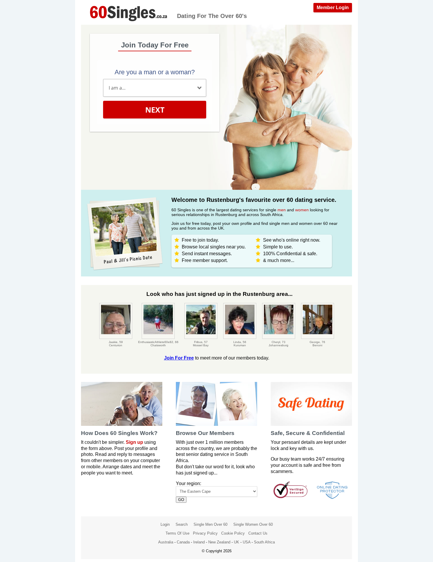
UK (236, 542)
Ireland (199, 542)
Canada (183, 542)
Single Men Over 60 (210, 524)
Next (154, 110)
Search (182, 524)
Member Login (333, 7)
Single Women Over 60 (253, 524)
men (281, 209)
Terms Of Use (177, 533)
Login (165, 524)
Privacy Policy (205, 533)
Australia (165, 542)
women (302, 209)
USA (246, 542)
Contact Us (257, 533)
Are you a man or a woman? (155, 72)
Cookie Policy (233, 533)
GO (181, 499)
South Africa (264, 542)
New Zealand (219, 542)
